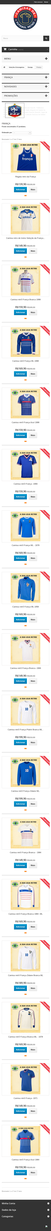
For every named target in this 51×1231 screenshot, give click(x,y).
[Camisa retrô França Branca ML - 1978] (25, 1018)
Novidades (10, 86)
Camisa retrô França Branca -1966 (25, 668)
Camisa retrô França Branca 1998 (26, 299)
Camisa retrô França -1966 (25, 484)
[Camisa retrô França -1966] (25, 465)
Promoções (11, 95)
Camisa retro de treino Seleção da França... (25, 238)
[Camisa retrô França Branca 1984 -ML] (25, 895)
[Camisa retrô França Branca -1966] (25, 649)
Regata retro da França (25, 177)
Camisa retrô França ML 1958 (25, 607)
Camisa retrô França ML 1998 (25, 361)
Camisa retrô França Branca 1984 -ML (26, 914)
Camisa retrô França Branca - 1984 (25, 852)
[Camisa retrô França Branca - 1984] (25, 833)
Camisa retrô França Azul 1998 (25, 422)
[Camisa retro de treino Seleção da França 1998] (25, 219)
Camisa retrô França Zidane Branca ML (25, 975)
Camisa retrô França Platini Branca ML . (25, 730)
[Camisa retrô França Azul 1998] (25, 403)
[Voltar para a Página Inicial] (4, 67)
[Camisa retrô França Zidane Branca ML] (25, 956)
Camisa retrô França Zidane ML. (25, 791)
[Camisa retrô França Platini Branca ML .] (25, 711)
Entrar (46, 2)
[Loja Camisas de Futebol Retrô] (25, 18)
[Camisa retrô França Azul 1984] (25, 1141)
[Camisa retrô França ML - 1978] (25, 526)
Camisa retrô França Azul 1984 (25, 1160)
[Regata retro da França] (25, 158)
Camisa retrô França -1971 (25, 1098)
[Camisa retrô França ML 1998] (25, 342)
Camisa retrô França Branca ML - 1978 (25, 1037)
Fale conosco (38, 2)
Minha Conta (8, 1203)
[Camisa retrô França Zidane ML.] (25, 772)
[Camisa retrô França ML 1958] (25, 588)
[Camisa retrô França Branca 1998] (25, 280)
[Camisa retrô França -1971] (25, 1079)
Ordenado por (7, 132)
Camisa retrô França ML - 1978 (25, 545)
